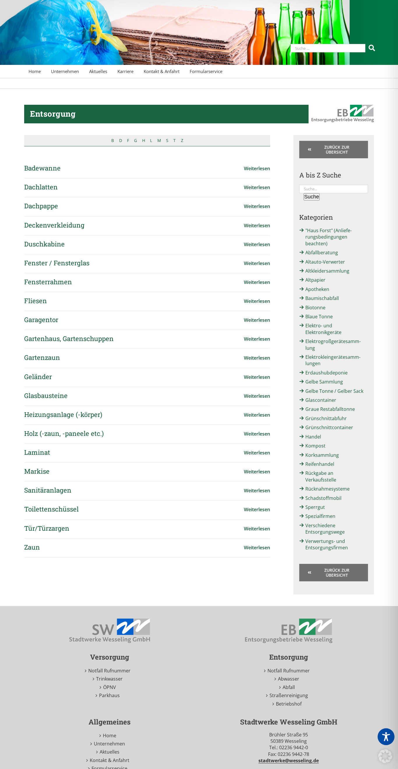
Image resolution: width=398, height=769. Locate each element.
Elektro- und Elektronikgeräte (323, 328)
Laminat (37, 452)
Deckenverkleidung (54, 225)
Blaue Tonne (319, 316)
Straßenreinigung (289, 695)
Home (109, 735)
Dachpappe (41, 206)
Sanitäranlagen (47, 490)
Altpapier (315, 280)
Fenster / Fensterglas (56, 263)
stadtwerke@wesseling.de (288, 760)
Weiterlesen (257, 168)
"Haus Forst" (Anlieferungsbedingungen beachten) (328, 237)
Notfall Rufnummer (109, 670)
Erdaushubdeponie (326, 373)
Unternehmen (109, 743)
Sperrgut (315, 507)
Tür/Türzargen (46, 528)
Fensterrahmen (48, 282)
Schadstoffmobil (323, 498)
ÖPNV (109, 687)
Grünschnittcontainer (329, 427)
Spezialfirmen (320, 516)
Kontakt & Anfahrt (109, 760)
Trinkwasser (109, 679)
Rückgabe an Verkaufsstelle (320, 476)
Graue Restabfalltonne (330, 409)
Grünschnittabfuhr (326, 418)
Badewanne (42, 168)
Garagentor (41, 319)
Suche (311, 197)
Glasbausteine (46, 395)
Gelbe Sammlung (324, 382)
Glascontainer (320, 400)
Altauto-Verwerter (325, 262)
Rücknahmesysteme (327, 489)
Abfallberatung (321, 252)
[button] (385, 756)
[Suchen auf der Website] (372, 47)
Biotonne (315, 307)
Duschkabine (44, 244)
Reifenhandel (319, 464)
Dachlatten (41, 187)
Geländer (38, 376)
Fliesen (35, 300)
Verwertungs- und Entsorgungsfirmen (326, 544)
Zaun (32, 547)
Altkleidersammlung (327, 271)
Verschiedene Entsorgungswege (325, 528)
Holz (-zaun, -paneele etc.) (64, 433)
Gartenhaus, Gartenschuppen (69, 338)
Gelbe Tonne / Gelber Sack (334, 391)
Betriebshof (289, 704)
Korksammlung (322, 455)
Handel (313, 437)
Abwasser (288, 679)
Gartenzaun (42, 357)
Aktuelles (109, 752)
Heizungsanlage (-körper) (63, 414)
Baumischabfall (322, 298)
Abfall (289, 687)
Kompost (315, 446)
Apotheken (317, 289)
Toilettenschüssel (51, 509)
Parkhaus (109, 695)
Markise (37, 471)
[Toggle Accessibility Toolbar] (386, 737)
